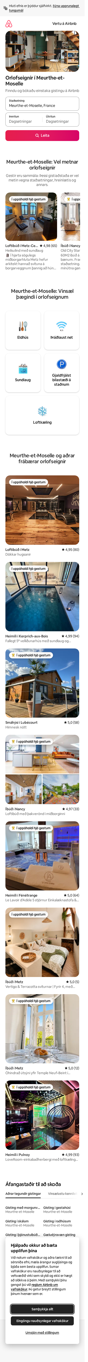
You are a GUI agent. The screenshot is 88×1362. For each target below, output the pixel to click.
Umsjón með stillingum (42, 1333)
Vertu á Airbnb (64, 23)
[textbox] (24, 121)
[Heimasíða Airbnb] (8, 23)
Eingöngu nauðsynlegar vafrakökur (42, 1321)
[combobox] (42, 105)
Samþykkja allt (42, 1309)
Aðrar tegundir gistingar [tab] (23, 1194)
